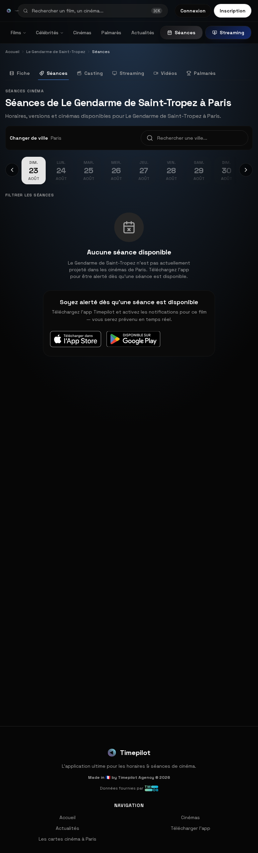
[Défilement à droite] (246, 170)
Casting (93, 73)
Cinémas (82, 33)
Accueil (67, 817)
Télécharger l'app (190, 828)
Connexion (193, 11)
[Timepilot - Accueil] (9, 10)
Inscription (233, 11)
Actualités (142, 33)
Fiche (23, 73)
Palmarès (111, 33)
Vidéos (169, 73)
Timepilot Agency (136, 777)
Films (16, 33)
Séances (185, 33)
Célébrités (47, 33)
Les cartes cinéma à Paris (67, 839)
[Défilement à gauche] (12, 170)
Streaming (232, 33)
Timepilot (135, 752)
